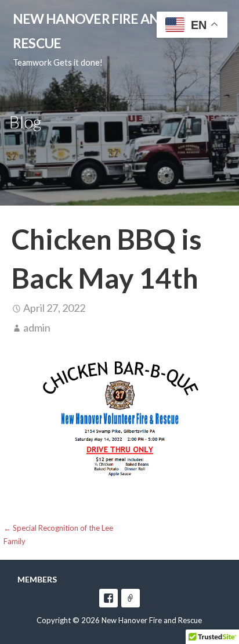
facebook (108, 598)
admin (36, 327)
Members (37, 579)
